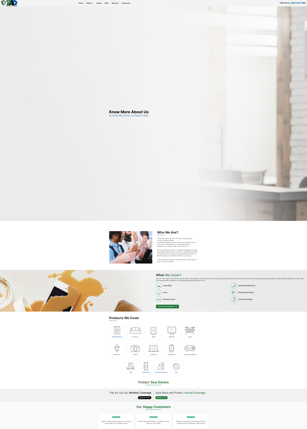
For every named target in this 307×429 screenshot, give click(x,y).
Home (80, 3)
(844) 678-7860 (298, 3)
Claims (98, 3)
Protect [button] (89, 3)
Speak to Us (161, 398)
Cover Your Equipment (166, 306)
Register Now (144, 398)
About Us (115, 3)
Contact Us (126, 3)
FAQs (106, 3)
